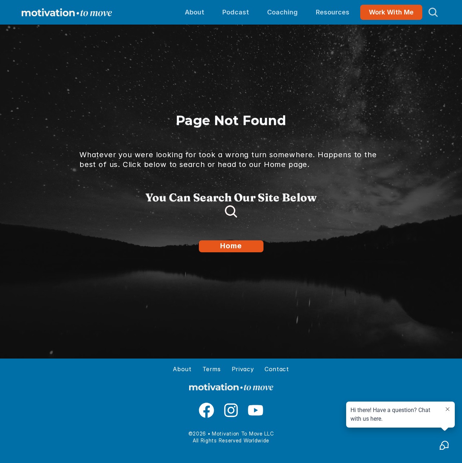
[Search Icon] (433, 12)
